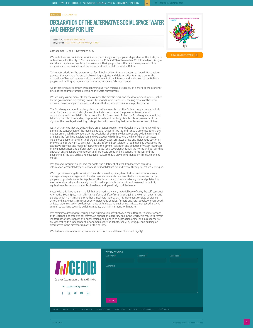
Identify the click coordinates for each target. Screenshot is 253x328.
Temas (61, 3)
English (95, 42)
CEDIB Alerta (121, 3)
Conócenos (134, 3)
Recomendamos (196, 323)
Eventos (111, 3)
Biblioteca (76, 3)
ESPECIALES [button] (101, 3)
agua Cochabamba (80, 42)
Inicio (54, 3)
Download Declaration (182, 55)
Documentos (70, 14)
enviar (112, 300)
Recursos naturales (74, 39)
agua (67, 42)
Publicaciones (89, 3)
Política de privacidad (180, 323)
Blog (68, 3)
